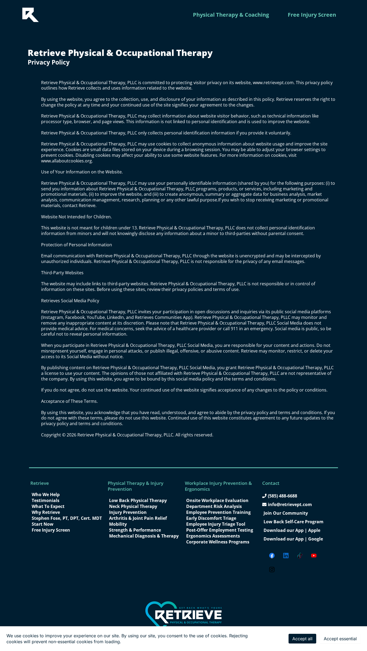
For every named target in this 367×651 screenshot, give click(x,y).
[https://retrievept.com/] (30, 15)
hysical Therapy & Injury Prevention (135, 486)
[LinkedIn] (286, 556)
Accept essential (340, 638)
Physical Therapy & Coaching (231, 14)
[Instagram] (272, 570)
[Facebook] (272, 556)
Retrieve (39, 483)
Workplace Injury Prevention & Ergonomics (218, 486)
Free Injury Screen (312, 14)
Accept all (302, 638)
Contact (270, 483)
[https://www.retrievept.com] (183, 616)
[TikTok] (300, 556)
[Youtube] (314, 556)
